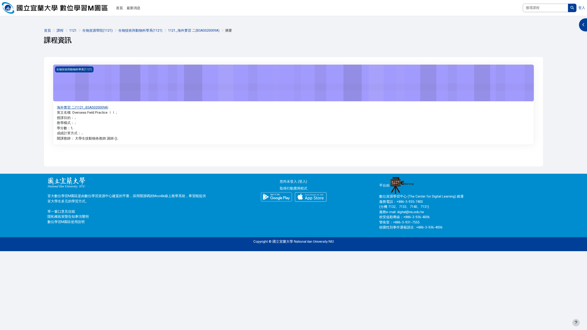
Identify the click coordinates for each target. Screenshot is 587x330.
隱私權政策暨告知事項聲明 (68, 216)
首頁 (47, 30)
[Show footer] (576, 322)
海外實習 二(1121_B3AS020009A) (82, 107)
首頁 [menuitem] (119, 8)
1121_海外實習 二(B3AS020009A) (193, 30)
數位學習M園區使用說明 (66, 222)
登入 (581, 8)
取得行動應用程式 (293, 188)
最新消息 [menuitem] (133, 8)
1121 (73, 30)
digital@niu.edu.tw (410, 212)
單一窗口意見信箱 (61, 211)
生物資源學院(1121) (97, 30)
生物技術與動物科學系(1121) (140, 30)
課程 (60, 30)
